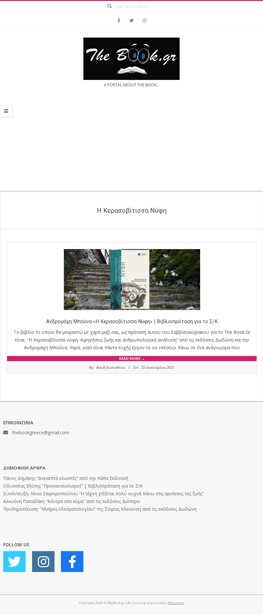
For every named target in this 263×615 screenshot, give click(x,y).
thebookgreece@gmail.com (40, 432)
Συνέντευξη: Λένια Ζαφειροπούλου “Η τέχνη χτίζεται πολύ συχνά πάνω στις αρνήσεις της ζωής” (103, 493)
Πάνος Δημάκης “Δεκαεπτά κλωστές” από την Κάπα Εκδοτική (65, 478)
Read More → (132, 358)
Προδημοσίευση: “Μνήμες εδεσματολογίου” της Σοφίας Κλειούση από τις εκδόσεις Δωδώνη (100, 509)
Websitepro (176, 602)
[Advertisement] (131, 143)
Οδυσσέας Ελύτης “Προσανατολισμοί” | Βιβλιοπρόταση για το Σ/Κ (73, 486)
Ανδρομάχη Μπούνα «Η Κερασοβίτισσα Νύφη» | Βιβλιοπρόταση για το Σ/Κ (132, 321)
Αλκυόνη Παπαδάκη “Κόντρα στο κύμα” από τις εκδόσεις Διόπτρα (71, 501)
